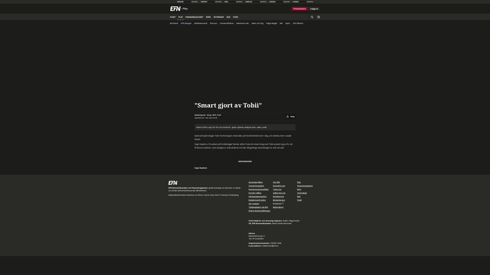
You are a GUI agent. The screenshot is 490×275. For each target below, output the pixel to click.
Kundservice (278, 196)
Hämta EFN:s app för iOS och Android (213, 127)
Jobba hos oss (279, 193)
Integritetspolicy (256, 186)
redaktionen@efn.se (270, 246)
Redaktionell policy (257, 200)
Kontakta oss (279, 186)
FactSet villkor (255, 193)
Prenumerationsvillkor (259, 189)
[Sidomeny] (318, 17)
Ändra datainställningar (259, 211)
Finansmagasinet (305, 186)
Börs (299, 189)
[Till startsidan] (179, 8)
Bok (299, 196)
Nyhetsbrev (278, 207)
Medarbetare (279, 200)
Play (299, 182)
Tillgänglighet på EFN (258, 207)
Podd (299, 200)
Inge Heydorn (200, 168)
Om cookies (254, 203)
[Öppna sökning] (312, 17)
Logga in (314, 9)
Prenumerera (300, 9)
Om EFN (276, 182)
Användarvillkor (256, 182)
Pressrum (277, 203)
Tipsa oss (277, 189)
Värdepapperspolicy (258, 196)
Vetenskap (302, 193)
